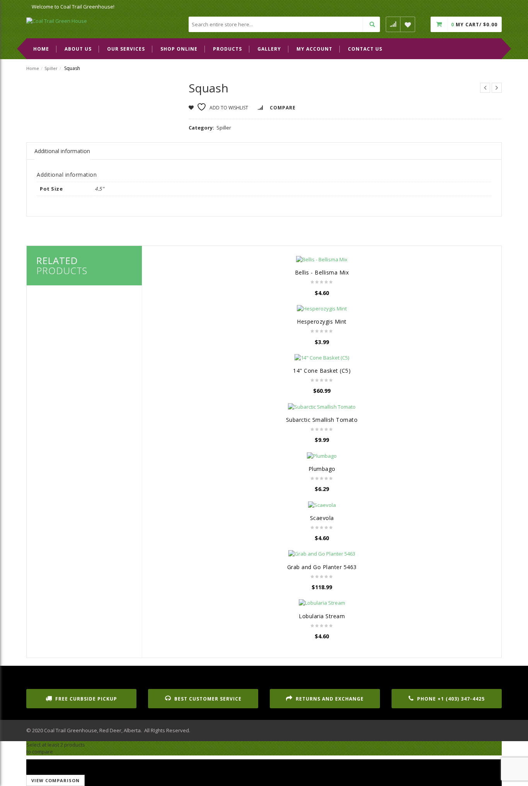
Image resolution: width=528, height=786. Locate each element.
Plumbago (322, 468)
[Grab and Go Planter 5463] (321, 554)
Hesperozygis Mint (322, 321)
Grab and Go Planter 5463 (322, 567)
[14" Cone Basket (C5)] (321, 357)
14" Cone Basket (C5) (322, 370)
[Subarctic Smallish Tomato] (321, 406)
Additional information (62, 151)
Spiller (51, 68)
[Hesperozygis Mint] (321, 308)
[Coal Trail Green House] (56, 20)
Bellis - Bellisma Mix (322, 272)
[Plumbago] (321, 455)
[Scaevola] (321, 504)
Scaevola (322, 518)
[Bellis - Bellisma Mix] (321, 259)
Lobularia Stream (322, 616)
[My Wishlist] (407, 24)
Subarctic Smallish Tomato (322, 419)
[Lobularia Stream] (321, 603)
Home (32, 68)
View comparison (55, 780)
